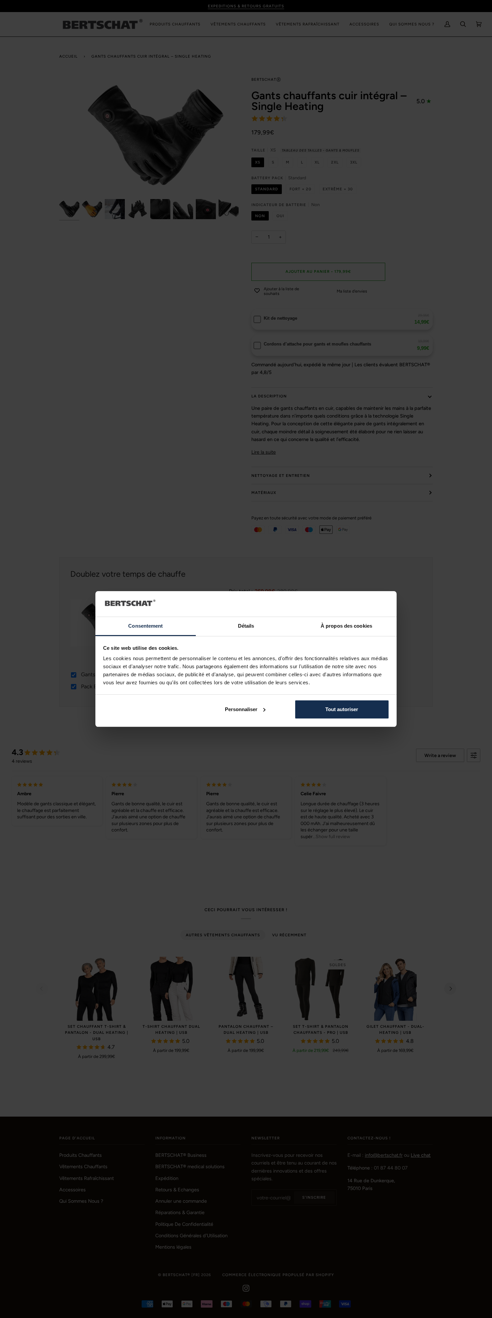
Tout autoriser (341, 709)
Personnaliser (241, 709)
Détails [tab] (246, 626)
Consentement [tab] (145, 626)
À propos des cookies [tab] (346, 626)
